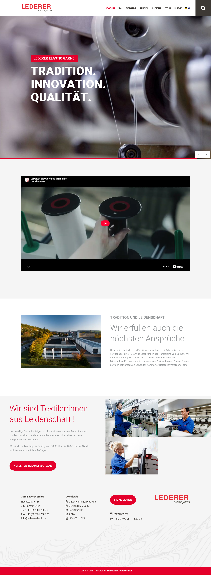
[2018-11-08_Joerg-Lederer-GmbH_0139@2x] (132, 436)
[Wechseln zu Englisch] (189, 11)
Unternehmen (131, 8)
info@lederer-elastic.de (33, 518)
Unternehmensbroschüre (82, 501)
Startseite (110, 8)
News (120, 8)
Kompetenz (156, 8)
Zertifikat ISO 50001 (79, 505)
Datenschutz (125, 570)
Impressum (112, 570)
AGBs (72, 514)
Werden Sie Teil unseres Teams (32, 465)
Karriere (167, 8)
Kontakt (178, 8)
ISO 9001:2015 (77, 518)
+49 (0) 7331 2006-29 (37, 514)
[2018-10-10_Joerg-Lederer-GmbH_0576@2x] (184, 436)
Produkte (144, 8)
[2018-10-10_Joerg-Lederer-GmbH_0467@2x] (132, 473)
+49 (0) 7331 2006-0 (37, 510)
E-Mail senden (123, 499)
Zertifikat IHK (76, 510)
